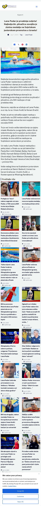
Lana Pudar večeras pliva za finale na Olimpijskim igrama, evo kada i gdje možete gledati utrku (31, 270)
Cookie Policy (12, 486)
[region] (20, 489)
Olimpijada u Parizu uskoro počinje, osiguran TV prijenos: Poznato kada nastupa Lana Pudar (9, 351)
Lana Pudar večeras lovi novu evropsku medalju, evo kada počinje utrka (31, 201)
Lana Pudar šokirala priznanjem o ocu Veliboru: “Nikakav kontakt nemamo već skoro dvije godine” (9, 385)
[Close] (39, 474)
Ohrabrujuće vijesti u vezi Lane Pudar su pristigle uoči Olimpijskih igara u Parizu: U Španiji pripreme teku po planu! (9, 459)
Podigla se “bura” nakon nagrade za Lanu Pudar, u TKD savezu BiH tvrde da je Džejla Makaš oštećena (10, 204)
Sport (20, 15)
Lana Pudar (29, 35)
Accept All (20, 491)
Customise (20, 496)
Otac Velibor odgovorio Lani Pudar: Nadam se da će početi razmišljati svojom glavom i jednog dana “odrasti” (31, 351)
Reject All (20, 502)
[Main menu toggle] (37, 7)
